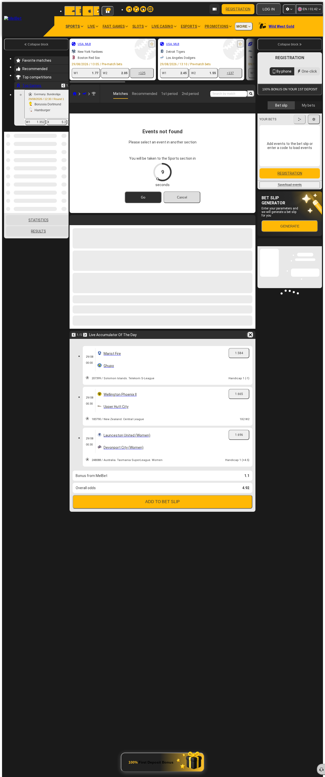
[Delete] (250, 335)
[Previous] (63, 86)
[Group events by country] (64, 158)
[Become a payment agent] (214, 9)
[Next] (85, 335)
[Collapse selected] (58, 158)
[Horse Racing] (84, 94)
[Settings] (289, 9)
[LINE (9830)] (75, 94)
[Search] (250, 93)
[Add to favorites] (152, 44)
